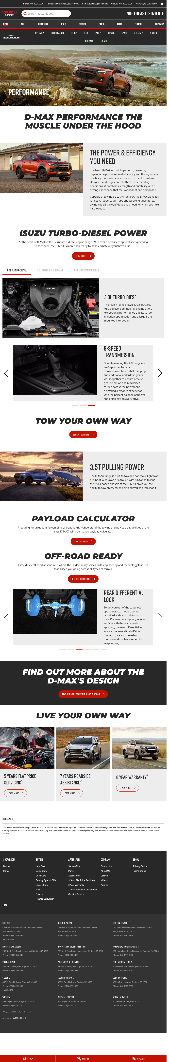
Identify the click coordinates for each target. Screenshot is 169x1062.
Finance (138, 24)
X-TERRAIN (138, 33)
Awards (104, 885)
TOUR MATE (90, 41)
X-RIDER (153, 33)
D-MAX (5, 24)
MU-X (23, 24)
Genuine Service (76, 894)
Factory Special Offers (47, 880)
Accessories (74, 875)
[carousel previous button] (6, 372)
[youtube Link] (162, 4)
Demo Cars (41, 871)
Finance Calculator (45, 899)
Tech (86, 33)
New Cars (40, 866)
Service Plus (74, 866)
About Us (105, 871)
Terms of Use (139, 871)
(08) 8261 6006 (16, 955)
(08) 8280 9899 (16, 935)
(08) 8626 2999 (71, 986)
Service (82, 24)
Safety (98, 33)
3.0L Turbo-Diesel (17, 270)
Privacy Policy (140, 866)
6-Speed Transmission (86, 270)
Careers (104, 875)
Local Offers (42, 885)
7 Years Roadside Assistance (82, 889)
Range (125, 33)
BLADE (104, 41)
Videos (104, 880)
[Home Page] (9, 13)
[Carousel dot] (75, 405)
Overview (39, 33)
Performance (57, 33)
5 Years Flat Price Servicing (81, 880)
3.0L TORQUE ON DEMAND (50, 270)
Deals (63, 24)
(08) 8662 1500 (16, 1006)
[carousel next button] (160, 372)
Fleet (119, 24)
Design (74, 33)
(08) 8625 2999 (16, 986)
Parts (101, 24)
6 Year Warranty (76, 885)
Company (159, 24)
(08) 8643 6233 (16, 970)
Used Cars (41, 875)
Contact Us (106, 866)
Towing (111, 33)
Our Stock (43, 24)
